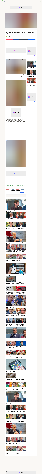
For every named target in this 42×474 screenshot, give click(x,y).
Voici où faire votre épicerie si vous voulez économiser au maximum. (16, 185)
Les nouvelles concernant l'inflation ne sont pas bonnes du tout (15, 188)
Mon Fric (9, 36)
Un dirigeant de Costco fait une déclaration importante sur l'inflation (16, 186)
